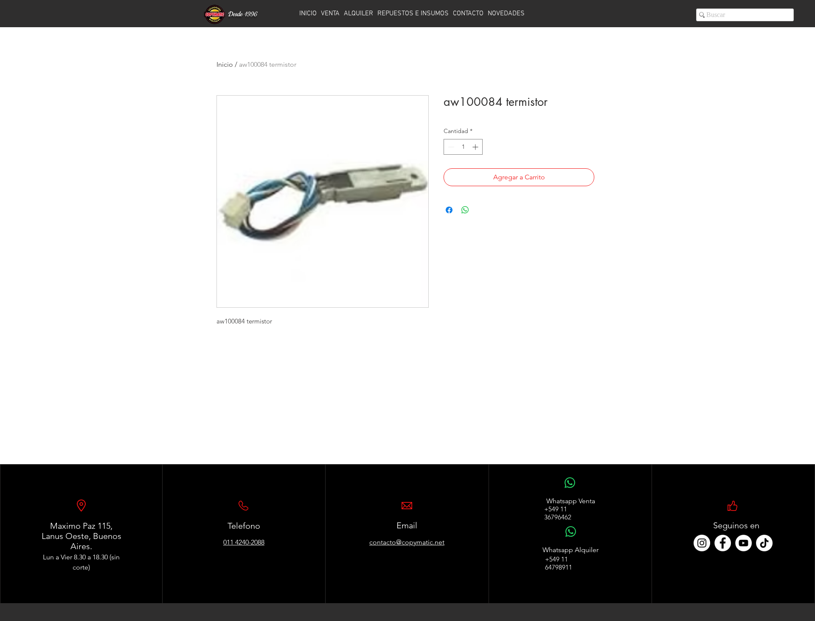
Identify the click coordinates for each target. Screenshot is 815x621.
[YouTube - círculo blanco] (743, 543)
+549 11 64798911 (558, 563)
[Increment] (476, 146)
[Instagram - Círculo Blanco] (702, 543)
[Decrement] (450, 146)
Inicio (224, 64)
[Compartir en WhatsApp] (465, 210)
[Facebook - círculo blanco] (722, 543)
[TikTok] (764, 543)
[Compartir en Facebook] (449, 210)
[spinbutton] (463, 146)
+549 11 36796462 (557, 513)
